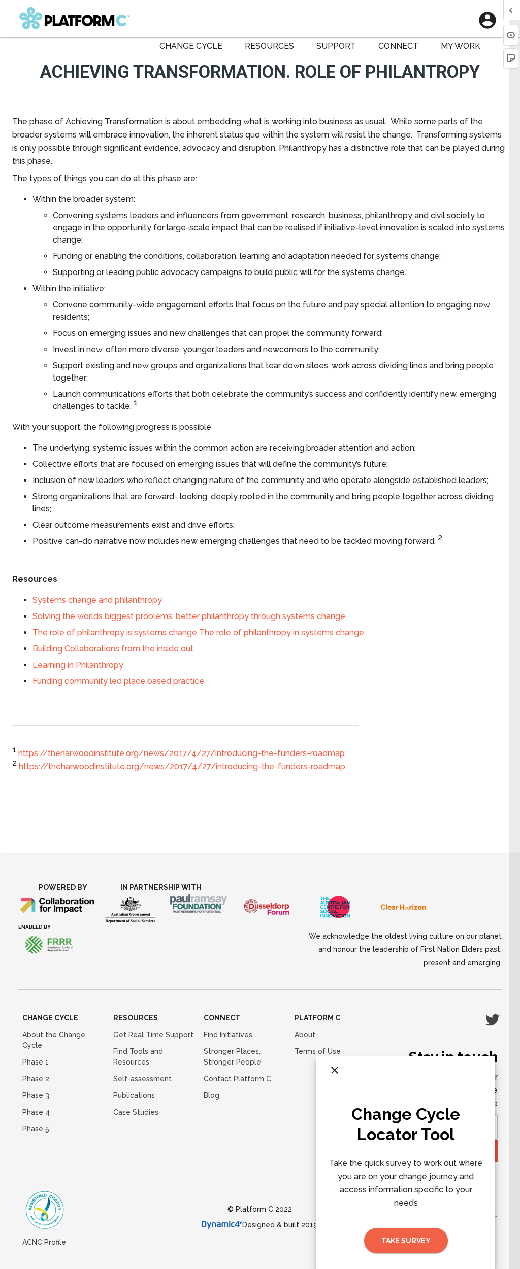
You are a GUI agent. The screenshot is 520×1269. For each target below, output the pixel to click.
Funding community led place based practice (118, 681)
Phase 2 (35, 1079)
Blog (211, 1095)
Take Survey (406, 1241)
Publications (134, 1095)
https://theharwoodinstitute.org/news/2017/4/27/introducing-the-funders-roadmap (181, 753)
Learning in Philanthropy (77, 665)
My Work (460, 46)
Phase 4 (36, 1112)
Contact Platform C (237, 1079)
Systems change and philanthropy (97, 600)
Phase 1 (35, 1062)
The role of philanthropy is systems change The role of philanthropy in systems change (198, 632)
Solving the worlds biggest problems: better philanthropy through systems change (188, 616)
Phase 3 (35, 1095)
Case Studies (135, 1112)
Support (336, 46)
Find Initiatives (228, 1035)
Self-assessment (142, 1079)
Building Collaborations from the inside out (112, 649)
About (305, 1035)
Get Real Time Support (153, 1035)
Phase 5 (35, 1129)
